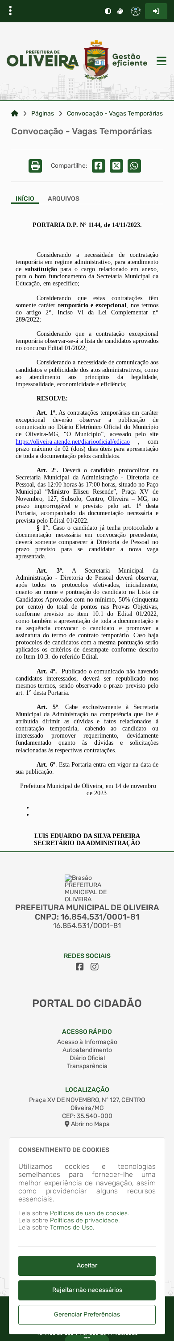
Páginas (42, 113)
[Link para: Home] (14, 113)
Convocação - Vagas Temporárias (115, 113)
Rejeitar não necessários (87, 1290)
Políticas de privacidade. (85, 1220)
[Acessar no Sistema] (156, 11)
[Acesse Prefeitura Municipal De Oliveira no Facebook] (80, 966)
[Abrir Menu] (160, 61)
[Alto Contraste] (108, 11)
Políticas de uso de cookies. (89, 1213)
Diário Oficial (87, 1058)
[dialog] (87, 1235)
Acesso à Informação (87, 1042)
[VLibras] (120, 11)
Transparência (87, 1066)
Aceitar (87, 1265)
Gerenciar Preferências (87, 1314)
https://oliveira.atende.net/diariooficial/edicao (73, 441)
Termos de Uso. (72, 1227)
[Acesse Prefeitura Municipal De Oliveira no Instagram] (95, 966)
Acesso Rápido (87, 1032)
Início (25, 198)
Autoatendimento (87, 1050)
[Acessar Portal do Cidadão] (77, 61)
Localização (87, 1089)
